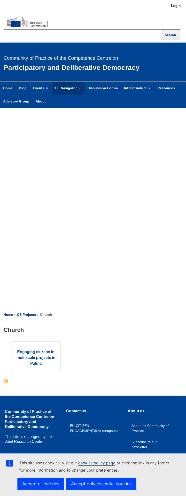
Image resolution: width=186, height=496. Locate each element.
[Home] (27, 22)
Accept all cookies (40, 483)
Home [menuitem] (8, 88)
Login (176, 6)
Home (8, 314)
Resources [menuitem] (166, 88)
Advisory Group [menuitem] (16, 101)
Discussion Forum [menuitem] (102, 88)
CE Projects (26, 314)
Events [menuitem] (37, 90)
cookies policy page (96, 462)
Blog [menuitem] (23, 88)
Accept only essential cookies (101, 483)
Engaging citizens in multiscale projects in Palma (35, 357)
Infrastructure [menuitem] (134, 90)
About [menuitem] (41, 101)
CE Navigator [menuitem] (64, 90)
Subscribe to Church (6, 381)
